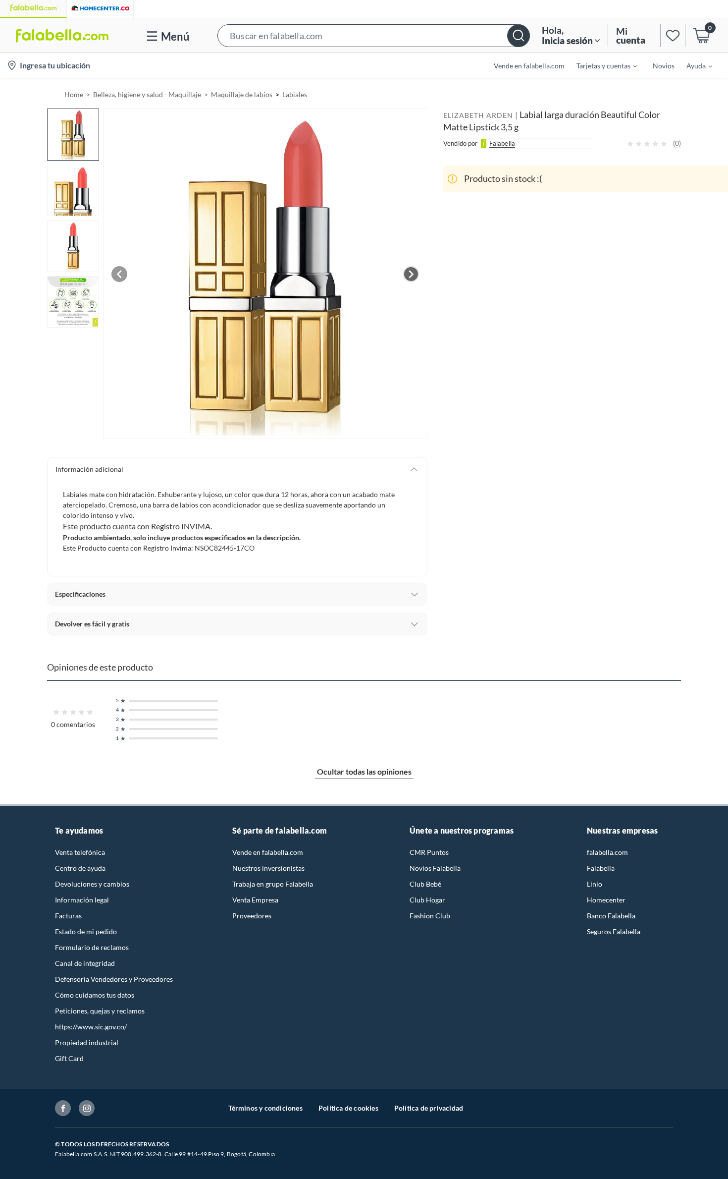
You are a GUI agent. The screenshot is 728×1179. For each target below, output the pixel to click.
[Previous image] (119, 274)
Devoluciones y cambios (92, 884)
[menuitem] (601, 65)
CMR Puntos (429, 852)
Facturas (68, 915)
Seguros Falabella (613, 931)
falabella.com (607, 852)
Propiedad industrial (86, 1042)
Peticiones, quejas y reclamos (100, 1011)
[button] (373, 35)
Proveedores (251, 915)
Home (73, 94)
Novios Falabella (435, 868)
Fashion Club (430, 915)
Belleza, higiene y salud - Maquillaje (147, 94)
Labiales (294, 94)
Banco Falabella (611, 915)
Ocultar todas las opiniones (364, 771)
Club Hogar (427, 900)
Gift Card (69, 1058)
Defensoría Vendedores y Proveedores (114, 979)
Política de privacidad (428, 1108)
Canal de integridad (85, 963)
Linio (594, 884)
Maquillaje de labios (241, 94)
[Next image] (411, 274)
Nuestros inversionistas (268, 868)
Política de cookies (348, 1108)
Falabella (601, 868)
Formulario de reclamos (92, 947)
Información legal (82, 900)
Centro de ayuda (80, 868)
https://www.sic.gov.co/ (91, 1026)
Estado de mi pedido (86, 931)
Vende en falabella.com (267, 852)
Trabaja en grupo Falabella (272, 884)
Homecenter (606, 900)
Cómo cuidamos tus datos (94, 995)
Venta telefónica (80, 852)
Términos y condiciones (265, 1108)
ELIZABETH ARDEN (478, 115)
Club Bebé (425, 884)
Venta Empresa (255, 900)
